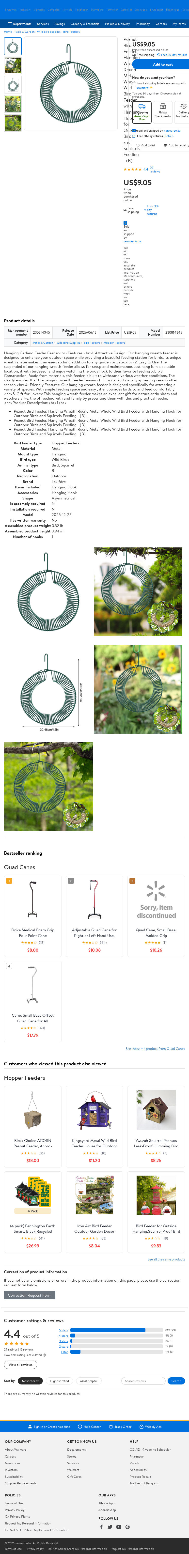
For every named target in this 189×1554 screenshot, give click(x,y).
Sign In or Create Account (52, 1426)
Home (8, 32)
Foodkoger (81, 9)
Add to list (148, 145)
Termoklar (112, 9)
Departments (22, 23)
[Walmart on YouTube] (119, 1527)
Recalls (134, 1463)
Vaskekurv (25, 9)
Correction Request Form (29, 1295)
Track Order (123, 1426)
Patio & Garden (24, 32)
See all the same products (166, 1259)
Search (176, 1381)
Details (168, 136)
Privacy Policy (15, 1509)
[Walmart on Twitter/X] (110, 1527)
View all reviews (20, 1364)
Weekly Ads (153, 1426)
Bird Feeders (71, 32)
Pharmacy (143, 23)
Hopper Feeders (114, 343)
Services (43, 23)
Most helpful (88, 1381)
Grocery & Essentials (85, 23)
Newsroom (12, 1463)
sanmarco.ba (132, 241)
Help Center (92, 1426)
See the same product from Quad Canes (155, 1048)
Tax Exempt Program (144, 1483)
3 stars (63, 1341)
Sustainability (14, 1476)
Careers (161, 23)
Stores (71, 1456)
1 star (64, 1352)
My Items (179, 23)
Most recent (30, 1381)
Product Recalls (140, 1476)
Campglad (54, 9)
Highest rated (59, 1381)
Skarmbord (97, 9)
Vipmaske (39, 9)
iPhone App (106, 1503)
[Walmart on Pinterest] (127, 1527)
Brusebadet (156, 9)
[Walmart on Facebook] (101, 1527)
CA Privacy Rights (17, 1516)
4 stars (63, 1335)
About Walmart (15, 1449)
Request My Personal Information (28, 1523)
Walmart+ (74, 1469)
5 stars (63, 1330)
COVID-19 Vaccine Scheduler (150, 1449)
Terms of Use (14, 1503)
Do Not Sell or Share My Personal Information (36, 1530)
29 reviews (155, 169)
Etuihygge (141, 9)
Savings (60, 23)
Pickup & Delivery (117, 23)
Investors (11, 1469)
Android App (107, 1509)
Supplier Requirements (20, 1483)
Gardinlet (126, 9)
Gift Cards (74, 1476)
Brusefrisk (10, 9)
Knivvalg (67, 9)
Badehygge (172, 9)
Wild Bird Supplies (49, 32)
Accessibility (138, 1469)
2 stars (63, 1346)
